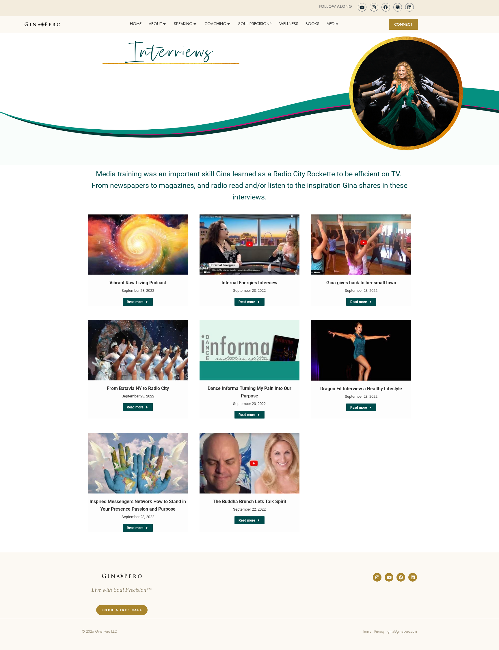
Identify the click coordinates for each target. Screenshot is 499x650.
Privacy (379, 631)
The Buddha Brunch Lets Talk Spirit (249, 501)
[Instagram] (374, 7)
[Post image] (138, 244)
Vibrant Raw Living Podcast (137, 282)
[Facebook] (385, 7)
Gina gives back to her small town (361, 282)
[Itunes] (397, 7)
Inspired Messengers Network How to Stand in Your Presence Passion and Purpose (138, 505)
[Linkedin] (409, 7)
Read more (135, 302)
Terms (367, 631)
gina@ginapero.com (402, 631)
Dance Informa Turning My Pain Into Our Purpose (249, 392)
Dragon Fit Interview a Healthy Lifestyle (361, 388)
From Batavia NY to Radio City (138, 388)
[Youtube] (362, 7)
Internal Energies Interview (249, 282)
